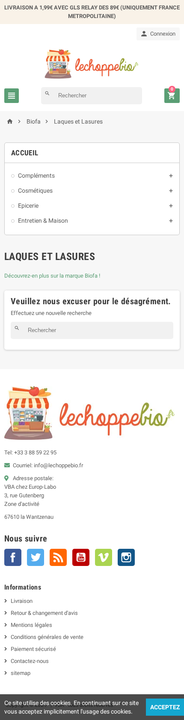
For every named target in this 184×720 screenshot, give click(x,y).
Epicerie (28, 205)
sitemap (20, 673)
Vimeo (103, 557)
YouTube (80, 557)
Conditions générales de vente (47, 637)
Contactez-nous (30, 661)
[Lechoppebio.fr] (91, 63)
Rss (58, 557)
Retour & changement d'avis (44, 613)
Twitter (35, 557)
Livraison (22, 601)
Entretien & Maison (43, 220)
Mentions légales (31, 625)
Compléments (36, 175)
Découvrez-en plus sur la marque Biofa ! (52, 275)
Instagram (126, 557)
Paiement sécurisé (33, 649)
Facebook (12, 557)
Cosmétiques (35, 190)
